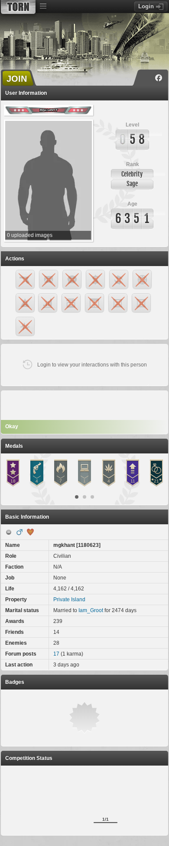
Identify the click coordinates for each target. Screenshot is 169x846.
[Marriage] (30, 532)
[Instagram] (146, 77)
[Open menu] (43, 6)
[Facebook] (158, 77)
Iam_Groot (90, 610)
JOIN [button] (16, 78)
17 (56, 654)
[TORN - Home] (18, 7)
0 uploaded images (29, 235)
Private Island (69, 599)
